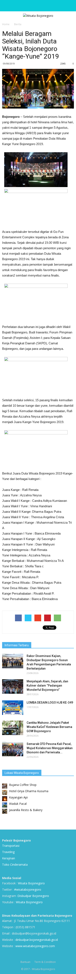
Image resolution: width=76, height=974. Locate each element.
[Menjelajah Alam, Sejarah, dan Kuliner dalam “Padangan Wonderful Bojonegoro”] (12, 686)
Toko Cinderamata (15, 865)
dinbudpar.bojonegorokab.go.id (36, 940)
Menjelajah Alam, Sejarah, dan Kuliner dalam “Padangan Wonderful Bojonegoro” (47, 685)
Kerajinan (8, 858)
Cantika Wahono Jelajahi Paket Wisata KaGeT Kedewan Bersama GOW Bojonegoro (49, 727)
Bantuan (25, 962)
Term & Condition (45, 962)
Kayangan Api (18, 797)
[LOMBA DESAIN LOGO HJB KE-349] (12, 707)
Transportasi (10, 846)
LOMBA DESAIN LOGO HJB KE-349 (50, 702)
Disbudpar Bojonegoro (33, 896)
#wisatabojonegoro (27, 889)
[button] (70, 5)
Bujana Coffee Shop (23, 785)
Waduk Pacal (18, 804)
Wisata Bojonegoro (31, 883)
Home (6, 24)
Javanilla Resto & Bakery (25, 810)
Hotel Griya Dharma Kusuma (28, 791)
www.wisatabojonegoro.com (35, 946)
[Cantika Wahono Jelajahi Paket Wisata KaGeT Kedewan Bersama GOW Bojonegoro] (12, 728)
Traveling (8, 852)
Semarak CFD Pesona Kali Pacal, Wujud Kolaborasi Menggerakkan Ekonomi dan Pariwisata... (50, 748)
